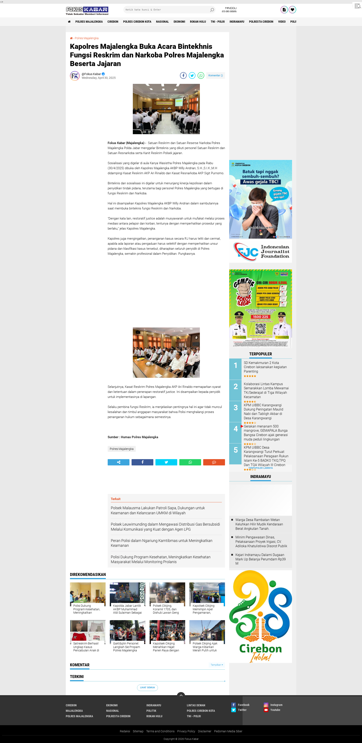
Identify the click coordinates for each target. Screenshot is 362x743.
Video (282, 21)
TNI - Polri (218, 21)
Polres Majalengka (89, 21)
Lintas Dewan (196, 705)
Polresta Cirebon (261, 21)
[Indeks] (284, 9)
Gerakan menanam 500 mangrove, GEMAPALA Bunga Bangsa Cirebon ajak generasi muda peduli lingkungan (266, 432)
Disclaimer (204, 731)
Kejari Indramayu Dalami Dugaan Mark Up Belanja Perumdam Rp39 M (260, 559)
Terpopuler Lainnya (260, 468)
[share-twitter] (192, 75)
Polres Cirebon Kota (137, 21)
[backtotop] (181, 696)
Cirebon (112, 21)
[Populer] (292, 9)
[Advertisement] (86, 147)
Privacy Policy (186, 731)
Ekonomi (179, 21)
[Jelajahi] (357, 6)
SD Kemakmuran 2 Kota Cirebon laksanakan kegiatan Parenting (265, 367)
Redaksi (125, 731)
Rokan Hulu (198, 21)
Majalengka (74, 710)
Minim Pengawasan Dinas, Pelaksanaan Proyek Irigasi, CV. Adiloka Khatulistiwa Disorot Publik (261, 541)
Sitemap (138, 731)
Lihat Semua (147, 687)
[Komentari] (214, 462)
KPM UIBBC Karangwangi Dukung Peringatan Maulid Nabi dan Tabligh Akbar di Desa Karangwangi (263, 411)
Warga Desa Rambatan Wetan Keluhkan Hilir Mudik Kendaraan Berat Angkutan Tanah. (259, 524)
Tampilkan (216, 665)
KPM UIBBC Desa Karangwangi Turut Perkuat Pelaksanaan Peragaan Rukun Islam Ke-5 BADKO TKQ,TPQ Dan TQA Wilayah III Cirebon (266, 456)
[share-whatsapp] (201, 75)
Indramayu (237, 21)
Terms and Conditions (160, 731)
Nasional (162, 21)
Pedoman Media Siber (228, 731)
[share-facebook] (183, 75)
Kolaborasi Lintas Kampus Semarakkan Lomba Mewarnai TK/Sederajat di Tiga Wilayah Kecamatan (266, 390)
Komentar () (215, 75)
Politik (151, 710)
